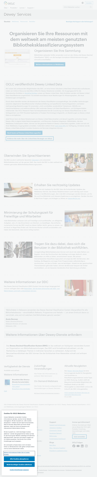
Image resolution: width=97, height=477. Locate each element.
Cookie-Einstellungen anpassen (19, 470)
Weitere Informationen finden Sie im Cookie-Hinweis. (17, 453)
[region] (19, 442)
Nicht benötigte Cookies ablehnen (19, 464)
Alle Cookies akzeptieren (19, 459)
